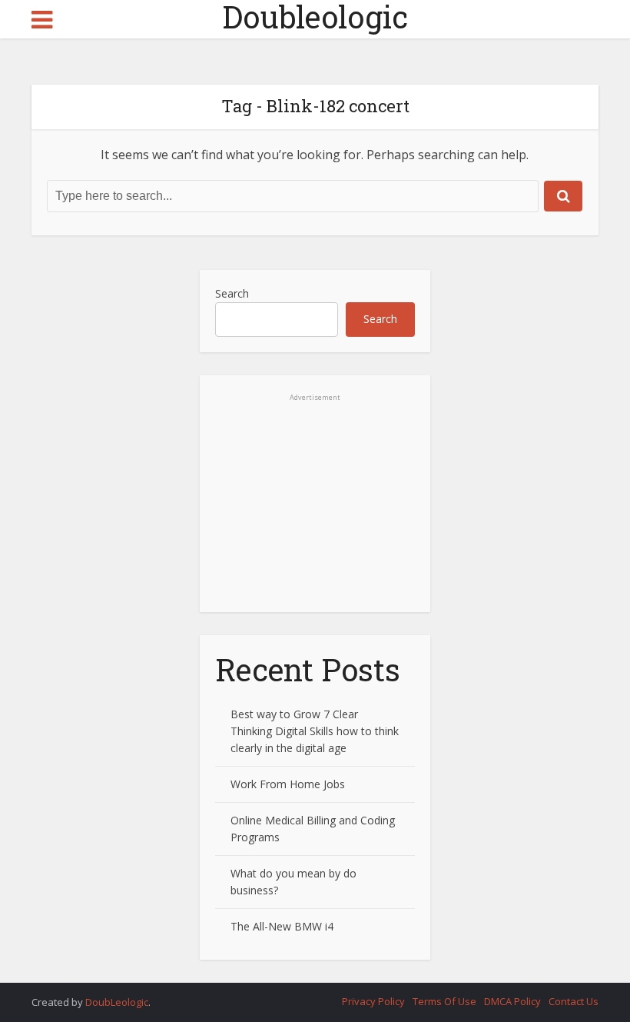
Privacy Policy (373, 1001)
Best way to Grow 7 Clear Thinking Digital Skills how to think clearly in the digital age (314, 731)
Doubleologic (315, 17)
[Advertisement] (315, 516)
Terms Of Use (444, 1001)
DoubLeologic (116, 1002)
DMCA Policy (512, 1001)
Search (232, 293)
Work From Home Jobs (287, 784)
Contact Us (573, 1001)
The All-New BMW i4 (281, 926)
